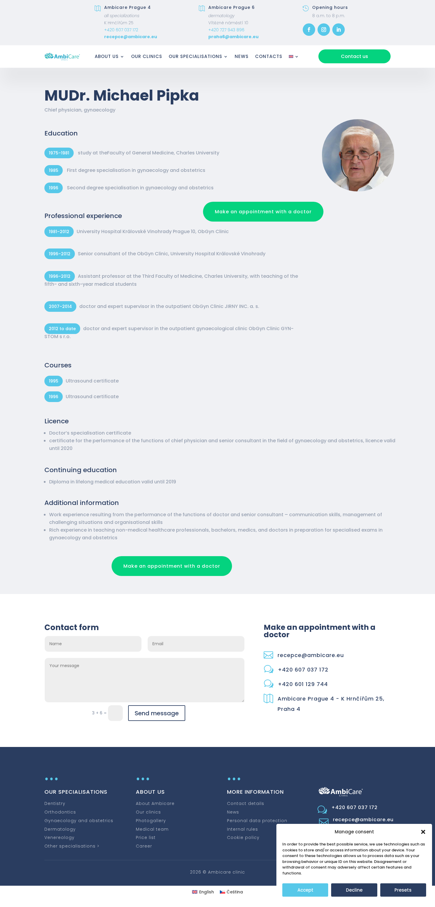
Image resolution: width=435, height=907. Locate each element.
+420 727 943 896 (226, 30)
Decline (354, 890)
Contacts (268, 56)
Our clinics (146, 56)
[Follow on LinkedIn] (338, 29)
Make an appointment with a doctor (263, 211)
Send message (157, 713)
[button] (423, 832)
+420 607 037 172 (121, 30)
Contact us (354, 56)
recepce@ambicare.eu (130, 37)
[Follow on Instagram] (324, 29)
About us (107, 56)
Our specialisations (195, 56)
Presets (403, 890)
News (242, 56)
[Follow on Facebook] (309, 29)
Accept (305, 890)
